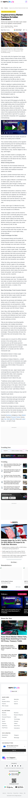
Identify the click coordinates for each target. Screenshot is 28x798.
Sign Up (14, 750)
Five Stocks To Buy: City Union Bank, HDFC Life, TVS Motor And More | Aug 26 (9, 656)
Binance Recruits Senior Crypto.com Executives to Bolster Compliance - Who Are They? (9, 648)
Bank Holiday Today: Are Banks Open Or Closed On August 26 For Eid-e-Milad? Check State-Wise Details (8, 665)
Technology (17, 719)
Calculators (17, 728)
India (15, 717)
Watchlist (16, 699)
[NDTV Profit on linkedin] (15, 766)
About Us (4, 793)
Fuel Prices (4, 727)
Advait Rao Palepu (9, 26)
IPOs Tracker (5, 705)
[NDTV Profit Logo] (14, 687)
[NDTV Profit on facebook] (7, 766)
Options (16, 703)
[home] (8, 1)
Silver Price (17, 725)
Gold (8, 419)
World (3, 719)
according (22, 116)
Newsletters (5, 735)
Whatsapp (16, 737)
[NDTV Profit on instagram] (12, 766)
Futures (4, 703)
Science (4, 723)
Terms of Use (9, 793)
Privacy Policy (15, 793)
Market (24, 415)
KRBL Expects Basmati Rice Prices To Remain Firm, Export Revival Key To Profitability (11, 611)
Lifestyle (16, 721)
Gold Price (4, 725)
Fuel (5, 419)
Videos (15, 723)
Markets (4, 712)
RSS (24, 793)
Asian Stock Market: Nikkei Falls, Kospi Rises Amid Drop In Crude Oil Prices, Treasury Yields (14, 639)
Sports (3, 721)
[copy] (26, 30)
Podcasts (4, 737)
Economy (4, 714)
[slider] (14, 131)
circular (15, 100)
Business (16, 26)
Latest (23, 419)
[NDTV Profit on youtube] (18, 766)
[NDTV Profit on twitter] (10, 766)
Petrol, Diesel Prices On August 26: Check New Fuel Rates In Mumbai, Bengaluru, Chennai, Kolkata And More (8, 674)
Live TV (16, 701)
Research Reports (18, 714)
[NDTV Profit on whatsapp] (20, 766)
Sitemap (21, 793)
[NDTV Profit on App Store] (19, 786)
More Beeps (14, 562)
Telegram (16, 735)
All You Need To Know (7, 581)
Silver (13, 419)
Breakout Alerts (6, 701)
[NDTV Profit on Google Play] (9, 786)
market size (4, 365)
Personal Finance (15, 417)
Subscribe (4, 586)
